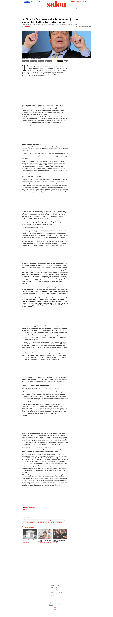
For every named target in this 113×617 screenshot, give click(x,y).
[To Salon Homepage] (56, 4)
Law (38, 522)
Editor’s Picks (26, 522)
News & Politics (27, 5)
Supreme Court (59, 522)
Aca (23, 520)
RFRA (47, 522)
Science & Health (72, 5)
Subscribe (27, 1)
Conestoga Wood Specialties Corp (49, 520)
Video (88, 5)
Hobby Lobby (33, 522)
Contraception (61, 520)
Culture (37, 5)
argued (46, 70)
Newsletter (74, 1)
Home (52, 585)
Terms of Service (55, 590)
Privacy (55, 589)
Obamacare (42, 522)
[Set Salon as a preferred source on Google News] (60, 61)
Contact (57, 587)
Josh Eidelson (26, 26)
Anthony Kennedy (29, 520)
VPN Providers (56, 607)
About (58, 585)
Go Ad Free (59, 592)
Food (44, 5)
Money (82, 5)
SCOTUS (52, 522)
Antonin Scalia (38, 520)
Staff (52, 587)
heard (39, 65)
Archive (52, 592)
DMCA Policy (56, 609)
